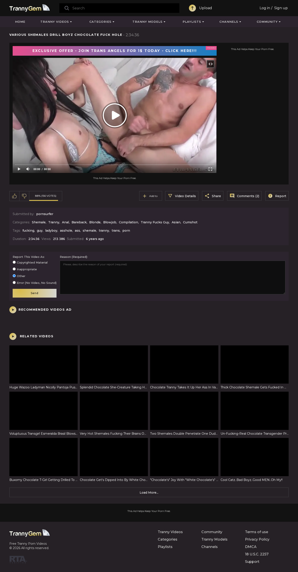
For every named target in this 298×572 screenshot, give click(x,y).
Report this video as (28, 256)
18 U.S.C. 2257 (257, 554)
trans (116, 231)
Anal (65, 222)
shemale (89, 231)
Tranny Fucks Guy (155, 222)
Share (216, 196)
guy (40, 231)
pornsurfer (44, 214)
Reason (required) (73, 256)
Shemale (39, 222)
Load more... (149, 492)
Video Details (185, 196)
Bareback (79, 222)
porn (126, 231)
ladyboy (51, 231)
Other (21, 276)
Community (267, 21)
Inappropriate (27, 269)
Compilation (128, 222)
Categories (100, 21)
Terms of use (256, 532)
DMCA (251, 547)
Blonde (95, 222)
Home (20, 21)
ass (77, 231)
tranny (104, 231)
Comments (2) (248, 196)
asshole (66, 231)
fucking (28, 231)
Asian (176, 222)
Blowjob (109, 222)
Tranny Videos (54, 21)
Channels (228, 21)
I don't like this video (24, 196)
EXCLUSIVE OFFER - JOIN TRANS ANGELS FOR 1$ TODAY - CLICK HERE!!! (115, 51)
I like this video (14, 196)
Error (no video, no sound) (37, 282)
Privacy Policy (257, 539)
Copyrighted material (32, 262)
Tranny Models (147, 21)
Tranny (53, 222)
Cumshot (190, 222)
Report (280, 196)
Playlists (192, 21)
